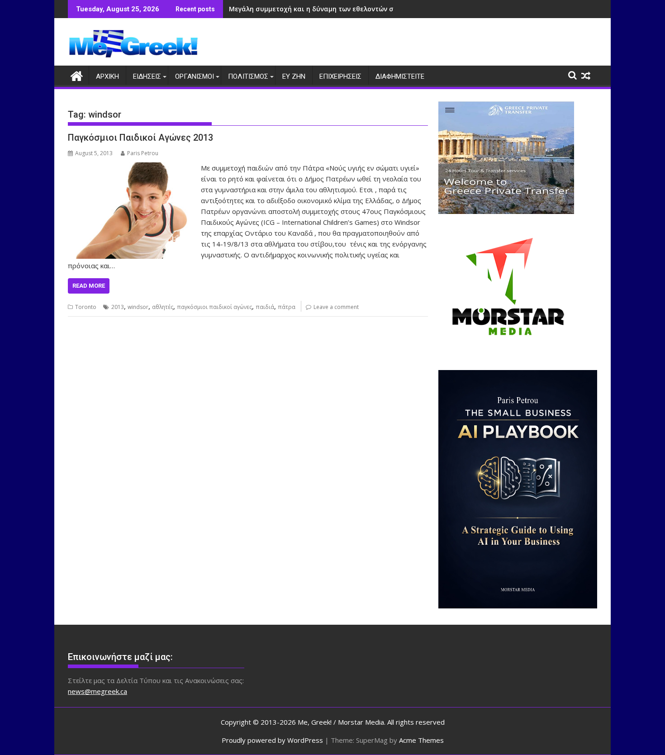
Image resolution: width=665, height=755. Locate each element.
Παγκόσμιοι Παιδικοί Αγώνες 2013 (140, 137)
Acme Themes (421, 740)
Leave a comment (336, 307)
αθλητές (162, 307)
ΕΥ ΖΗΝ (293, 76)
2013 (117, 307)
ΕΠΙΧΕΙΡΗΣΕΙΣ (340, 76)
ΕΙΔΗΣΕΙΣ (147, 76)
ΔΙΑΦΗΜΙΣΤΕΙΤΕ (399, 76)
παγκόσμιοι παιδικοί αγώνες (214, 307)
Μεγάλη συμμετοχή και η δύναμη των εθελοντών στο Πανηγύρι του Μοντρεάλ (355, 9)
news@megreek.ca (97, 691)
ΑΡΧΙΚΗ (107, 76)
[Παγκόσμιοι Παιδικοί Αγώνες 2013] (132, 167)
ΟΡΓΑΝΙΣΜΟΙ (194, 76)
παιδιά (265, 307)
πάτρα (286, 307)
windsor (138, 307)
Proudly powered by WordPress (272, 740)
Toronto (85, 307)
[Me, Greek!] (77, 74)
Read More (88, 285)
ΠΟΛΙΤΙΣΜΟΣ (248, 76)
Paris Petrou (142, 153)
